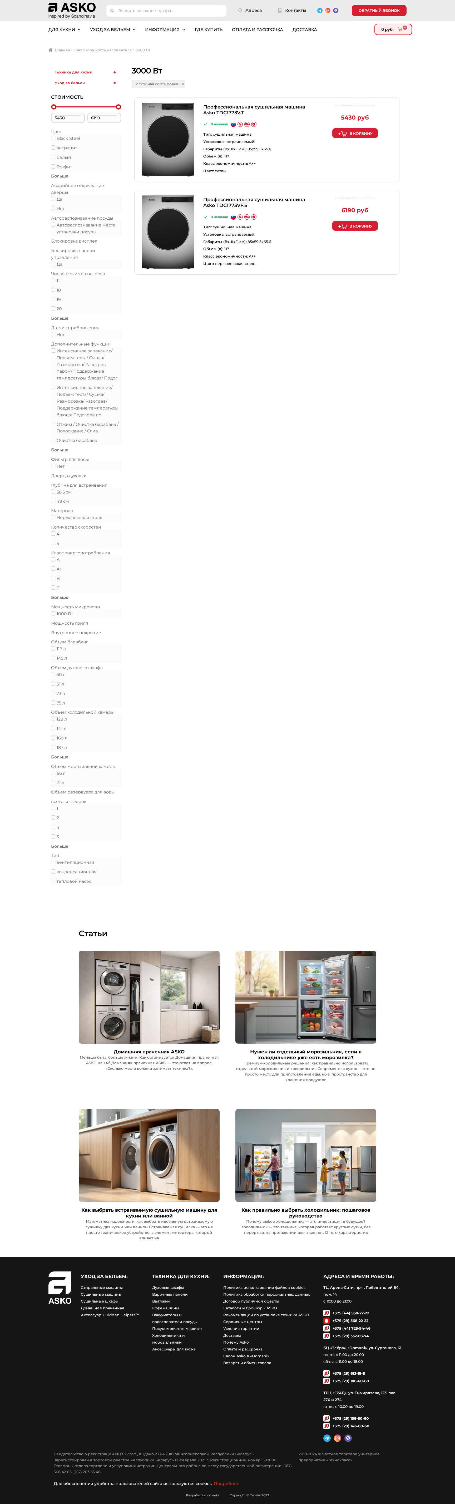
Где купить (208, 29)
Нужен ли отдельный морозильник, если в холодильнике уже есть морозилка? (306, 1055)
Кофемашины (165, 1308)
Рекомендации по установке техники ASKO (266, 1315)
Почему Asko (236, 1342)
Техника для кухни (85, 72)
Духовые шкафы (168, 1287)
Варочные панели (170, 1294)
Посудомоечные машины (177, 1328)
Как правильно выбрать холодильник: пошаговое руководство (305, 1213)
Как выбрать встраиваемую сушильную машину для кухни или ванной (149, 1213)
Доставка (305, 29)
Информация (162, 29)
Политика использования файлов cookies (264, 1287)
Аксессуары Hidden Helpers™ (110, 1315)
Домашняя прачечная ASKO (149, 1052)
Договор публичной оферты (251, 1301)
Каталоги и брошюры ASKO (250, 1308)
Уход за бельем (110, 29)
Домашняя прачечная (102, 1308)
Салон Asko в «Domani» (246, 1356)
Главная (62, 50)
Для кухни (61, 29)
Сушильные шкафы (99, 1301)
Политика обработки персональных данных (266, 1294)
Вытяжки (161, 1301)
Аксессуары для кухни (174, 1349)
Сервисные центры (242, 1321)
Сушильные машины (101, 1294)
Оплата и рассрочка (257, 29)
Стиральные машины (102, 1287)
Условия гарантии (241, 1328)
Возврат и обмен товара (247, 1362)
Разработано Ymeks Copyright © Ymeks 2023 (227, 1495)
